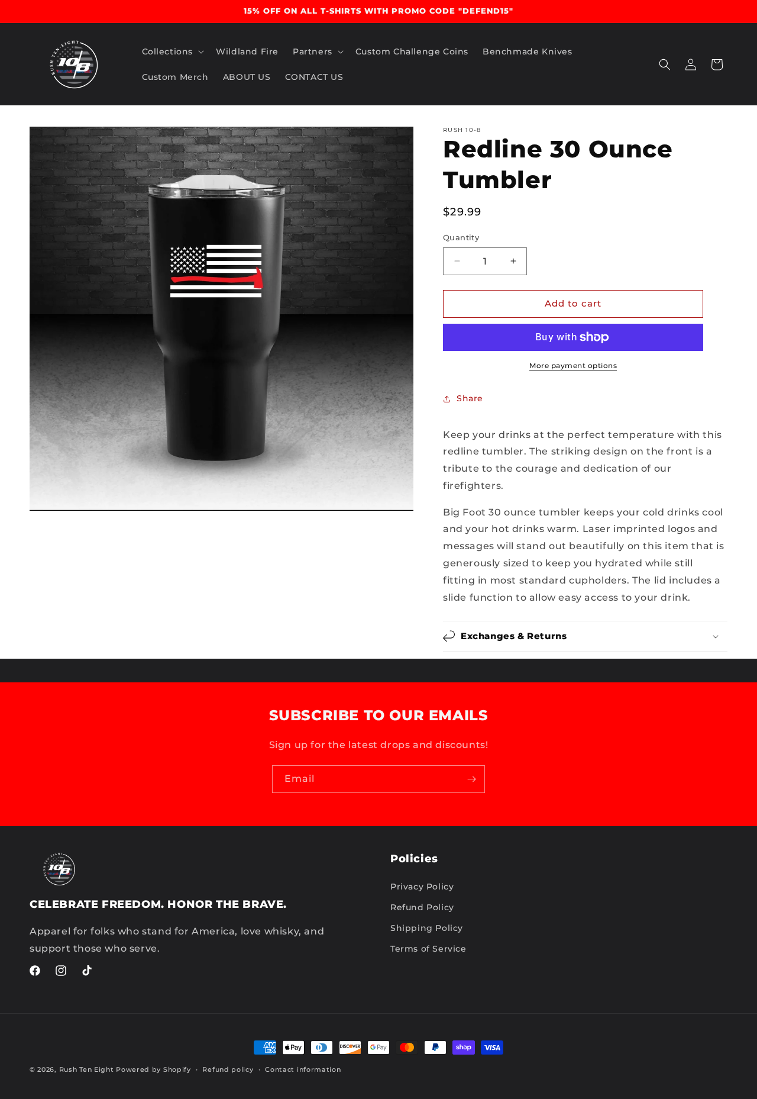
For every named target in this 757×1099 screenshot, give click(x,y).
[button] (172, 51)
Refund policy (227, 1069)
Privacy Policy (422, 886)
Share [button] (470, 398)
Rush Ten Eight (86, 1069)
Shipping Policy (426, 928)
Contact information (303, 1069)
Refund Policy (422, 907)
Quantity (461, 237)
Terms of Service (428, 948)
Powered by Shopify (153, 1069)
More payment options (573, 365)
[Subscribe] (471, 779)
